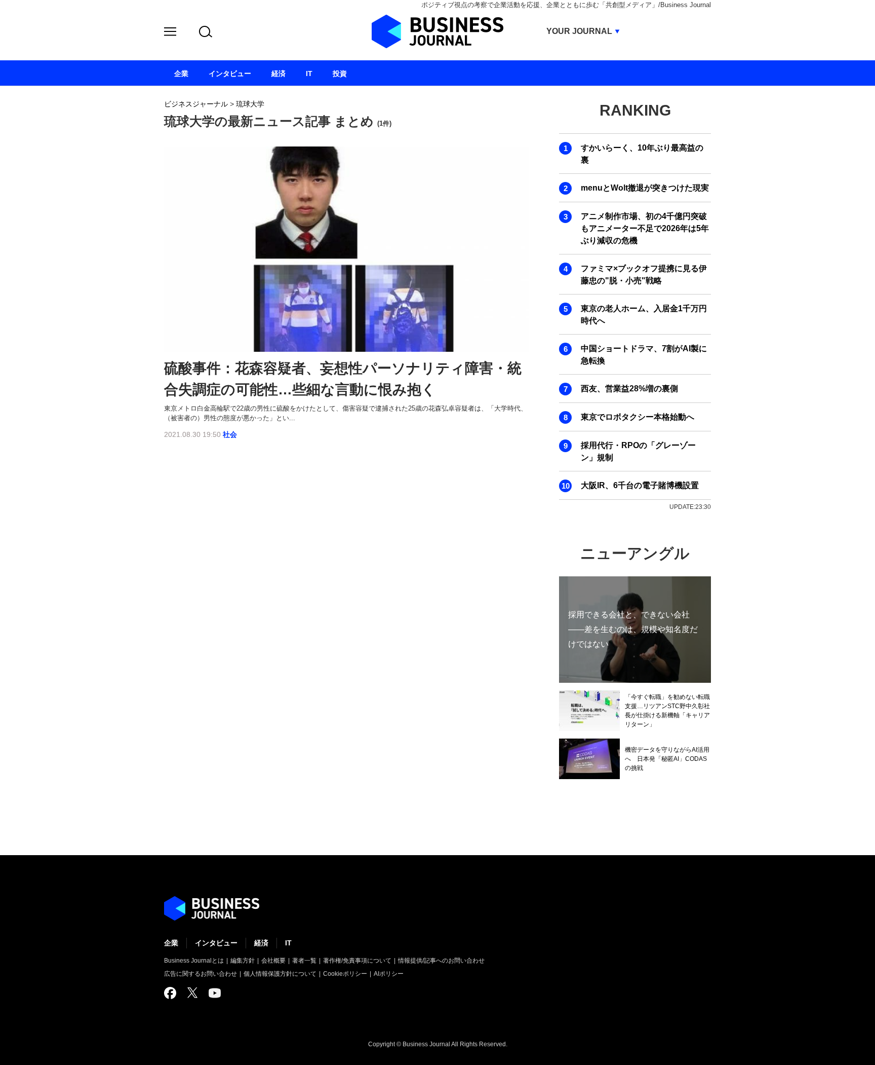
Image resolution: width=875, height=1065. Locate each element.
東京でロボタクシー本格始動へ (637, 417)
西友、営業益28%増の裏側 (629, 388)
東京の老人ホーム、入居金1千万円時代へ (644, 314)
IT (288, 943)
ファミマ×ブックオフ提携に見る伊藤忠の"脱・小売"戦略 (644, 274)
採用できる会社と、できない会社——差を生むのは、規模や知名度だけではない (633, 629)
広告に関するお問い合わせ (200, 973)
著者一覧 (304, 960)
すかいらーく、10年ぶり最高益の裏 (642, 153)
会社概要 (273, 960)
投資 (340, 73)
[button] (170, 33)
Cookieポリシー (345, 973)
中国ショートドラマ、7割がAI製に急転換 (644, 354)
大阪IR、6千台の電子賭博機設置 (640, 485)
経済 (261, 943)
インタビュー (216, 943)
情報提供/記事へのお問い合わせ (441, 960)
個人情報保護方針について (280, 973)
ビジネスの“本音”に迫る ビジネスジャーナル (211, 908)
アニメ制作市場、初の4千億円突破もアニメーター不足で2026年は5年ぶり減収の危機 (645, 228)
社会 (230, 434)
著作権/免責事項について (357, 960)
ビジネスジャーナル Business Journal (437, 31)
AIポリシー (389, 973)
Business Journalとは (194, 960)
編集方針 (242, 960)
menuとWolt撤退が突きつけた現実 (645, 187)
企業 (171, 943)
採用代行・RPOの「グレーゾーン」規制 (638, 451)
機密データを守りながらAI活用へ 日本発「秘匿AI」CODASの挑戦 (667, 759)
